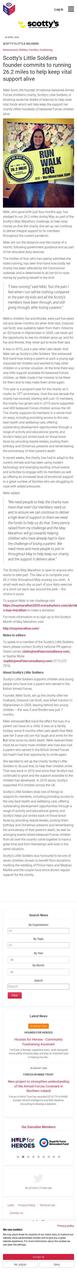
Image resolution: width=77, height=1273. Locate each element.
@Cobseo (33, 1188)
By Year (38, 953)
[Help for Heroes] (23, 1143)
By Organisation (38, 925)
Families (33, 49)
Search (38, 980)
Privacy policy (65, 1225)
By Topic (38, 939)
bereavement (10, 49)
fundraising (46, 49)
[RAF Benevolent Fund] (54, 1143)
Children (23, 49)
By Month (38, 965)
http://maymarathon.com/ (21, 628)
